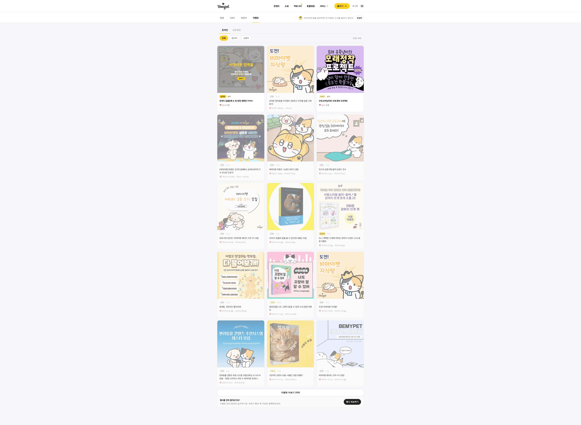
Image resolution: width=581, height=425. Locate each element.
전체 (222, 17)
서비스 (323, 6)
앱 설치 (359, 18)
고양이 (246, 38)
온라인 (225, 29)
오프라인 (237, 29)
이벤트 (256, 17)
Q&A (232, 17)
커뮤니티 (298, 6)
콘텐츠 (277, 6)
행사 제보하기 (352, 402)
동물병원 (311, 6)
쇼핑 (287, 6)
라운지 (244, 17)
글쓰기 (340, 6)
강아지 (234, 38)
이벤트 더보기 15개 (290, 392)
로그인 (355, 6)
